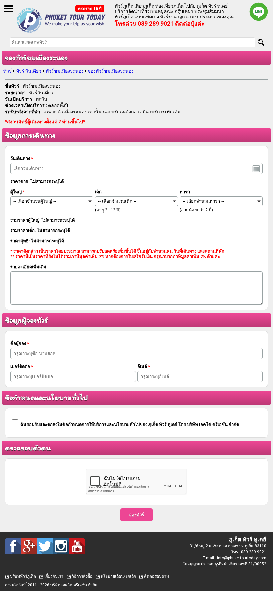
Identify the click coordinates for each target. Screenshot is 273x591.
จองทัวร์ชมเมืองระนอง (111, 71)
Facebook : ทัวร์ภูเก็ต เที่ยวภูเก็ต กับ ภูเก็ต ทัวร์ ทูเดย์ (13, 546)
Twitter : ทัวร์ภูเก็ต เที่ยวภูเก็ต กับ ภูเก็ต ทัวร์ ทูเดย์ (45, 546)
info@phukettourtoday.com (241, 558)
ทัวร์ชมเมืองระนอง (65, 71)
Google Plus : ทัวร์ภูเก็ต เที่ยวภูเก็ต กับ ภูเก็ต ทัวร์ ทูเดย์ (29, 546)
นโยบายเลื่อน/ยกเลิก (118, 576)
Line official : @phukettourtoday (258, 11)
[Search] (261, 42)
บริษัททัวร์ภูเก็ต (23, 576)
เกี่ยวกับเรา (53, 576)
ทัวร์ (7, 71)
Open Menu (8, 8)
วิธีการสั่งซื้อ (82, 576)
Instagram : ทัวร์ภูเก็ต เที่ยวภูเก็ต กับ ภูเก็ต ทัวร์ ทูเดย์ (61, 546)
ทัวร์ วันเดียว (28, 71)
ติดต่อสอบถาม (156, 576)
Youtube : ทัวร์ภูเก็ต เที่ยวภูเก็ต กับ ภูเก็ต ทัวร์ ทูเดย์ (77, 546)
